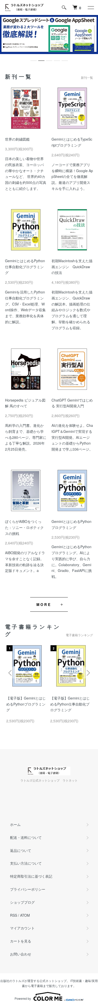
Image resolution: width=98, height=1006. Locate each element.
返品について (20, 850)
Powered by (23, 998)
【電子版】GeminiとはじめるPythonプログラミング (26, 704)
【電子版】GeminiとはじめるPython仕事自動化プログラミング (70, 704)
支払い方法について (26, 863)
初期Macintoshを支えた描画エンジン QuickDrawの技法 (72, 266)
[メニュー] (90, 7)
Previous (10, 672)
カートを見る (20, 940)
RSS (13, 915)
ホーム (15, 824)
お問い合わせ (20, 953)
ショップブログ (22, 902)
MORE (43, 604)
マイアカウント (22, 927)
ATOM (25, 915)
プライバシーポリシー (27, 889)
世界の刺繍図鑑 (17, 139)
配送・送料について (26, 837)
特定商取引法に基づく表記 (31, 876)
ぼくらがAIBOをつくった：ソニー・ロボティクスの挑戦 (24, 527)
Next (87, 672)
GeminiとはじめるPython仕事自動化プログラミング (25, 266)
